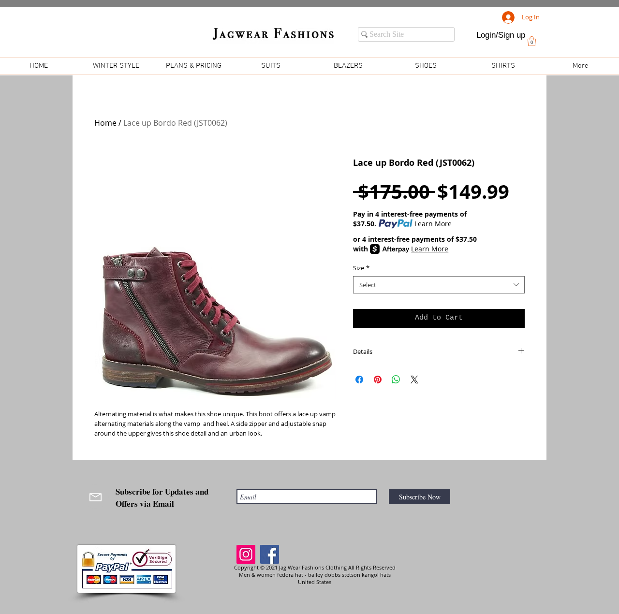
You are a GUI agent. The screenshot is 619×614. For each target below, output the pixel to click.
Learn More (433, 223)
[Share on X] (414, 379)
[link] (532, 41)
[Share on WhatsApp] (396, 379)
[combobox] (439, 284)
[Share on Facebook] (359, 379)
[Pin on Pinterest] (377, 379)
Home (105, 122)
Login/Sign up (500, 35)
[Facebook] (269, 554)
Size (361, 267)
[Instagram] (245, 554)
